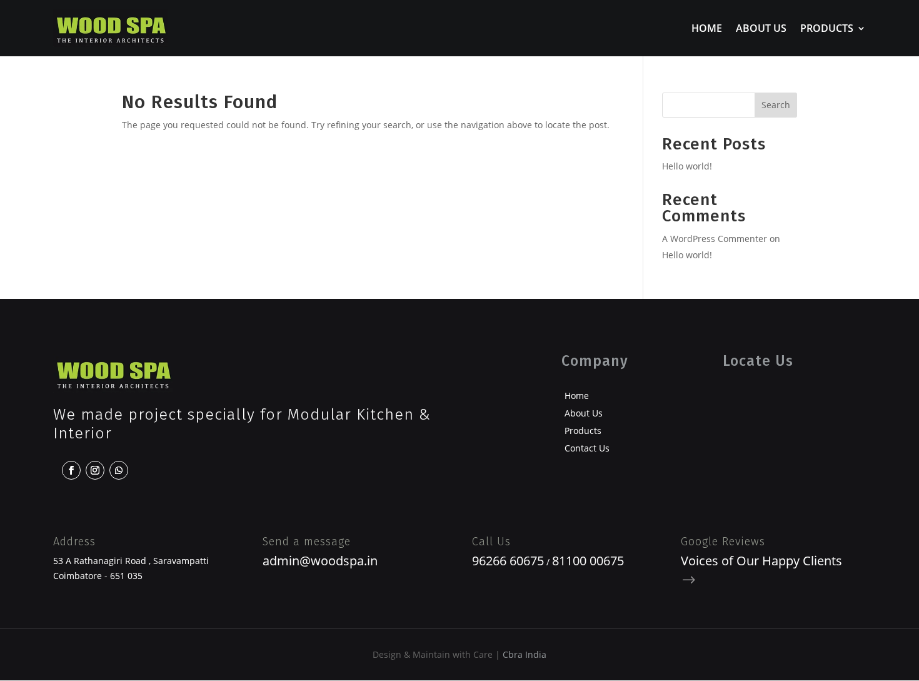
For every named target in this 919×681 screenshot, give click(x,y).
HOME (706, 29)
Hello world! (687, 166)
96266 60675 (508, 560)
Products (826, 29)
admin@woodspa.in (320, 560)
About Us (761, 29)
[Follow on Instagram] (95, 470)
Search (775, 105)
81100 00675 (588, 560)
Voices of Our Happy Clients (761, 560)
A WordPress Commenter (714, 239)
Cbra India (524, 654)
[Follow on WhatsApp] (118, 470)
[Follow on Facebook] (71, 470)
